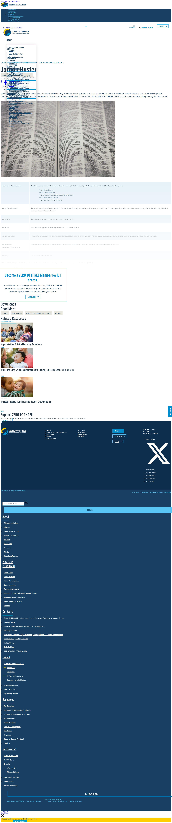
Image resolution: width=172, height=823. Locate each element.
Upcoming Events (11, 693)
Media (6, 552)
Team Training (52, 801)
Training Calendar (11, 685)
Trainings (7, 735)
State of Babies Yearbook (14, 739)
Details (2, 347)
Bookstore (8, 730)
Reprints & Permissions (156, 492)
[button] (4, 811)
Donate (161, 26)
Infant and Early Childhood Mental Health (20, 593)
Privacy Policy (145, 492)
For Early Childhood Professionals (16, 96)
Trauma (7, 605)
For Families (9, 706)
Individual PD (62, 801)
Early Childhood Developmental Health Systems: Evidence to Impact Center (21, 77)
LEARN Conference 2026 (19, 83)
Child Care (13, 65)
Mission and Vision (16, 47)
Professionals (17, 313)
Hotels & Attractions (18, 89)
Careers (7, 547)
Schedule (14, 85)
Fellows (12, 60)
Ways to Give (15, 110)
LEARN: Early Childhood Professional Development (24, 626)
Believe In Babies (16, 101)
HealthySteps (9, 622)
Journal (4, 313)
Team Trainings (10, 689)
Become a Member (16, 115)
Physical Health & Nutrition (14, 597)
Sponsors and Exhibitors (19, 91)
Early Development (16, 71)
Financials (8, 543)
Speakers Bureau (11, 556)
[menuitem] (158, 437)
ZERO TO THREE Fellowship (15, 651)
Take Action (13, 118)
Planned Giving (16, 112)
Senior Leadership (16, 57)
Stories (11, 126)
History (7, 527)
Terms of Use (135, 492)
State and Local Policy (13, 601)
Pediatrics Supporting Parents (21, 103)
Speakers (14, 87)
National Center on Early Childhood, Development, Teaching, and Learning (33, 634)
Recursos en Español (12, 726)
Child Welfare (9, 576)
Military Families (10, 630)
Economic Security (11, 589)
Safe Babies (9, 647)
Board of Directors (16, 54)
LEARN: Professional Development (38, 313)
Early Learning (10, 585)
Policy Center (9, 643)
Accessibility (167, 492)
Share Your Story (15, 121)
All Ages (58, 313)
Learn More (31, 297)
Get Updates (14, 104)
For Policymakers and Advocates (17, 714)
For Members (9, 718)
